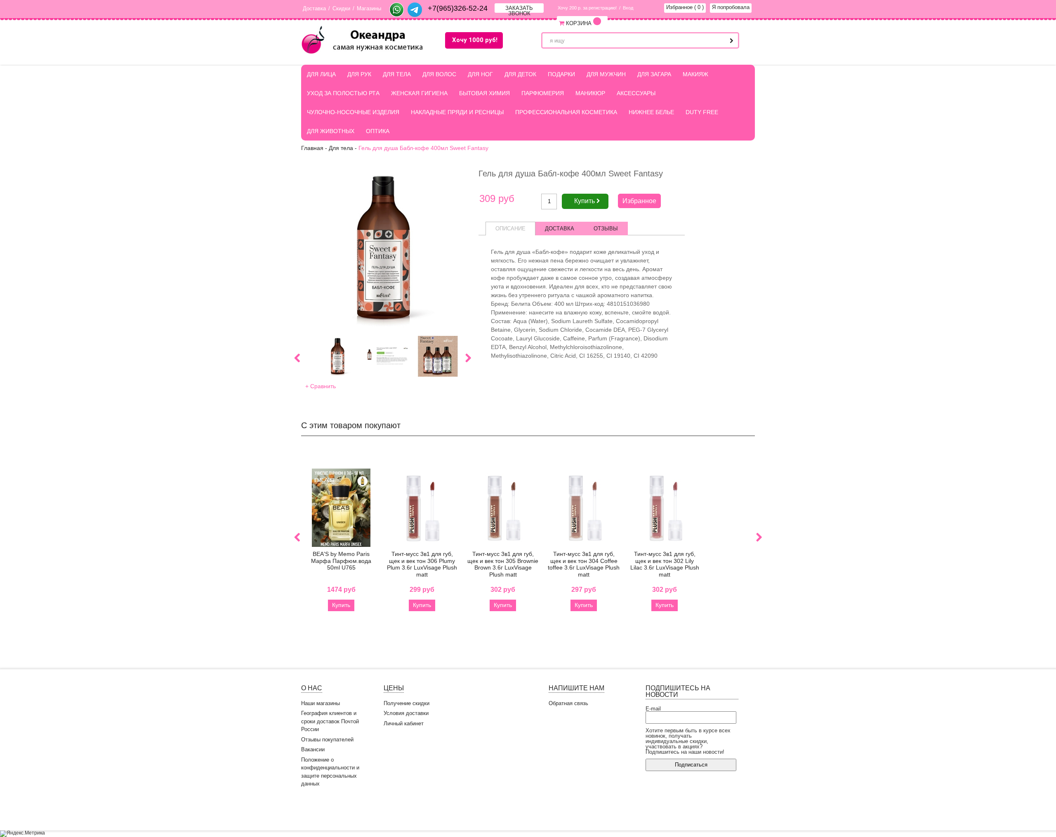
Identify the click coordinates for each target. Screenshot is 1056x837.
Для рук (359, 74)
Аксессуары (636, 93)
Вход (628, 7)
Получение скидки (406, 703)
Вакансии (313, 749)
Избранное (685, 7)
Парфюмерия (542, 93)
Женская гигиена (419, 93)
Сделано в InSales (730, 811)
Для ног (480, 74)
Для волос (439, 74)
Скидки (341, 8)
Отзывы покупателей (327, 739)
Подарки (561, 74)
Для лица (321, 74)
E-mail (653, 709)
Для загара (654, 74)
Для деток (520, 74)
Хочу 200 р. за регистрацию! (587, 7)
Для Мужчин (606, 74)
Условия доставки (406, 713)
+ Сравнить (320, 386)
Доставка (314, 8)
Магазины (369, 8)
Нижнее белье (651, 112)
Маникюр (590, 93)
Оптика (377, 131)
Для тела (397, 74)
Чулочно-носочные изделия (353, 112)
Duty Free (702, 112)
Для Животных (330, 131)
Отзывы (606, 228)
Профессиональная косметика (566, 112)
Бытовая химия (484, 93)
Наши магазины (320, 703)
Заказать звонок (519, 9)
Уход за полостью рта (343, 93)
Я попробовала (731, 7)
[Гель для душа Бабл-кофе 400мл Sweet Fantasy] (382, 248)
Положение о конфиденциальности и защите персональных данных (330, 772)
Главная (312, 148)
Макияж (695, 74)
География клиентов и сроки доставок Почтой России (330, 721)
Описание (510, 228)
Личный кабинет (404, 723)
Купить (341, 605)
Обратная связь (568, 703)
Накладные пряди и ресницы (457, 112)
